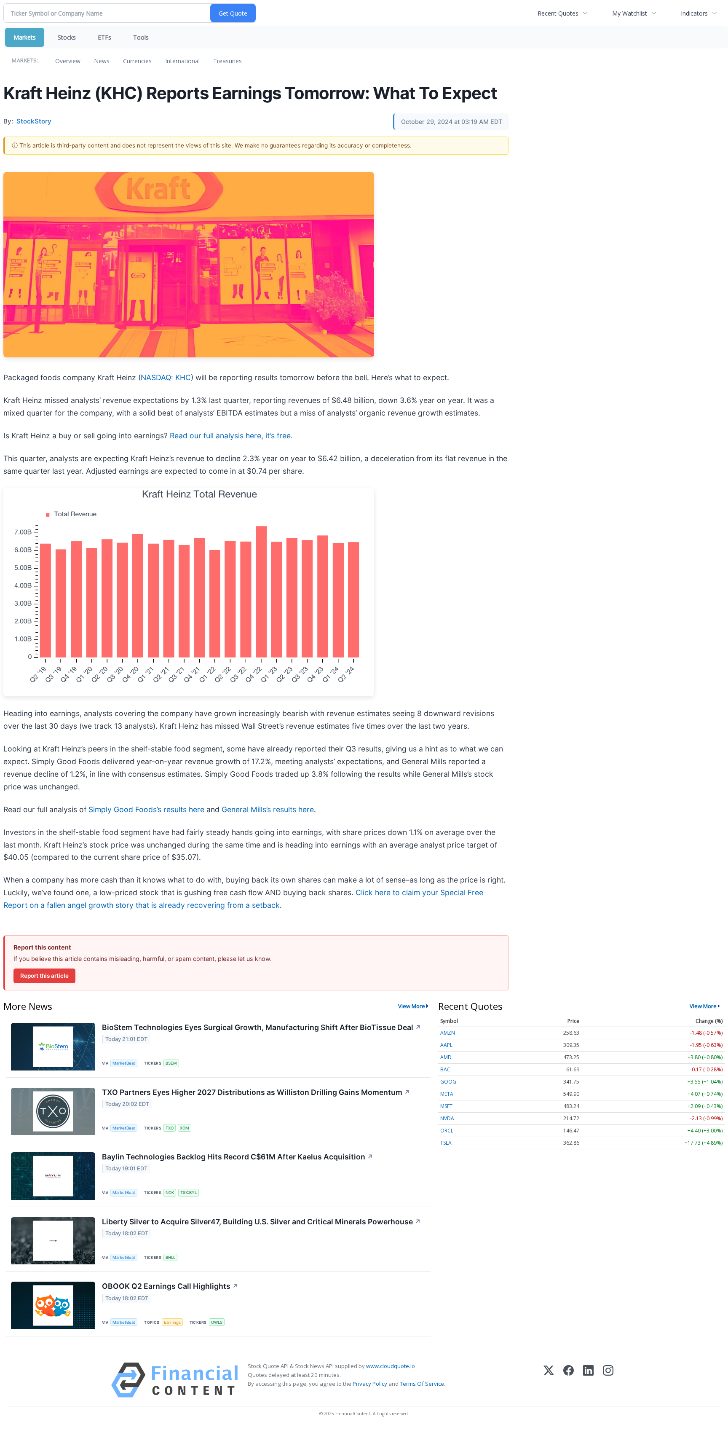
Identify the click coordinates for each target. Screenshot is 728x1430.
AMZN (447, 1032)
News (102, 61)
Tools (141, 37)
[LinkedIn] (588, 1380)
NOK (170, 1192)
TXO (170, 1128)
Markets (24, 37)
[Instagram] (608, 1380)
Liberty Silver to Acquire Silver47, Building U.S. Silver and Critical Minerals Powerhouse (261, 1221)
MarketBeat (123, 1063)
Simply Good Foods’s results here (146, 809)
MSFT (446, 1106)
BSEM (171, 1063)
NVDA (447, 1118)
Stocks (67, 37)
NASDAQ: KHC (166, 377)
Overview (67, 61)
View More (411, 1006)
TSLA (446, 1142)
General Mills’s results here (268, 809)
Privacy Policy (370, 1383)
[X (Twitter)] (548, 1380)
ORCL (446, 1130)
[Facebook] (568, 1380)
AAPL (446, 1045)
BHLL (170, 1257)
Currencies (137, 61)
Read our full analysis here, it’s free (230, 435)
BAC (445, 1069)
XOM (184, 1128)
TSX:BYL (188, 1192)
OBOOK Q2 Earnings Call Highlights (170, 1286)
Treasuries (227, 61)
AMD (446, 1057)
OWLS (216, 1322)
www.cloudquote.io (390, 1366)
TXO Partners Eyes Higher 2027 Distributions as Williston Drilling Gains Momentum (256, 1092)
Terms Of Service (422, 1383)
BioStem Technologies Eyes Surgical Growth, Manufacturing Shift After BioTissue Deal (261, 1027)
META (446, 1093)
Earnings (172, 1322)
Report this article (44, 975)
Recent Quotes (558, 13)
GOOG (448, 1081)
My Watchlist (629, 13)
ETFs (104, 37)
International (182, 61)
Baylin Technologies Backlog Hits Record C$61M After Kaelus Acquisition (237, 1156)
